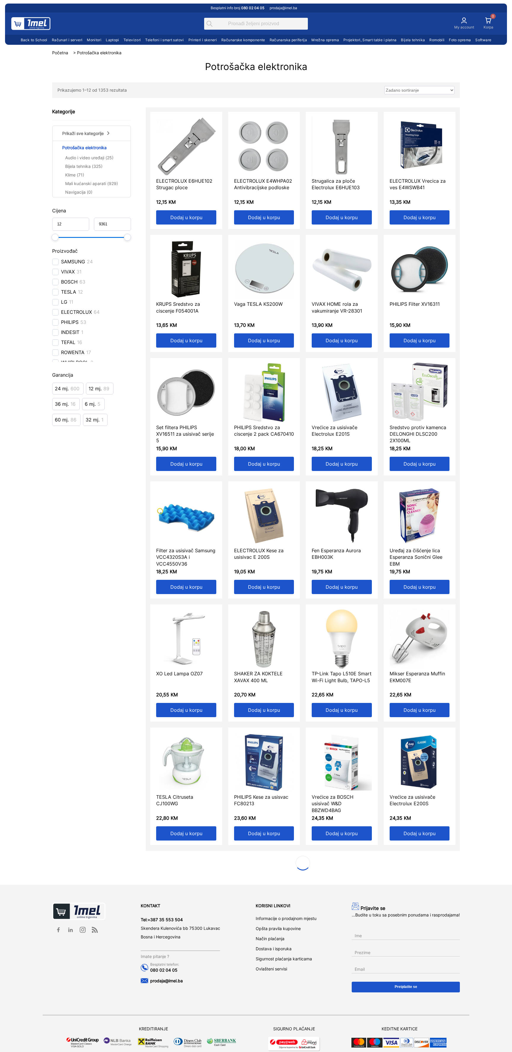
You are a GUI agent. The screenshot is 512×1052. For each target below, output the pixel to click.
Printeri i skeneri (202, 40)
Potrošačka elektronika (84, 147)
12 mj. (95, 388)
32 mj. (93, 420)
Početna (60, 52)
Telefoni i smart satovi (164, 40)
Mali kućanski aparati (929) (91, 183)
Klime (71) (74, 174)
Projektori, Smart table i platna (370, 40)
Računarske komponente (243, 40)
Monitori (94, 40)
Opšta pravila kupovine (278, 928)
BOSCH (69, 282)
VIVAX (68, 272)
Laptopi (112, 40)
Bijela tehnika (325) (84, 166)
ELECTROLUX (76, 312)
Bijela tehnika (413, 40)
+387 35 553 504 (165, 919)
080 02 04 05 (163, 970)
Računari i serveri (67, 40)
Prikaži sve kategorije (83, 133)
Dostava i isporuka (274, 948)
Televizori (132, 40)
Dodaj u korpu (186, 217)
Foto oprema (460, 40)
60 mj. (62, 420)
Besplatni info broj (237, 8)
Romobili (436, 40)
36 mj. (62, 404)
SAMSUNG (73, 262)
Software (483, 40)
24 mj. (62, 388)
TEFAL (68, 342)
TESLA (68, 292)
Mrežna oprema (325, 40)
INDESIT (70, 332)
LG (64, 302)
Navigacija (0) (78, 192)
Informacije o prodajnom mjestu (286, 918)
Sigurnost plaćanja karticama (284, 958)
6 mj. (90, 404)
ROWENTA (72, 352)
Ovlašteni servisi (271, 968)
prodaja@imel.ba (283, 8)
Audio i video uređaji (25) (89, 157)
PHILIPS (70, 322)
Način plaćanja (270, 938)
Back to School (34, 40)
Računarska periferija (288, 40)
